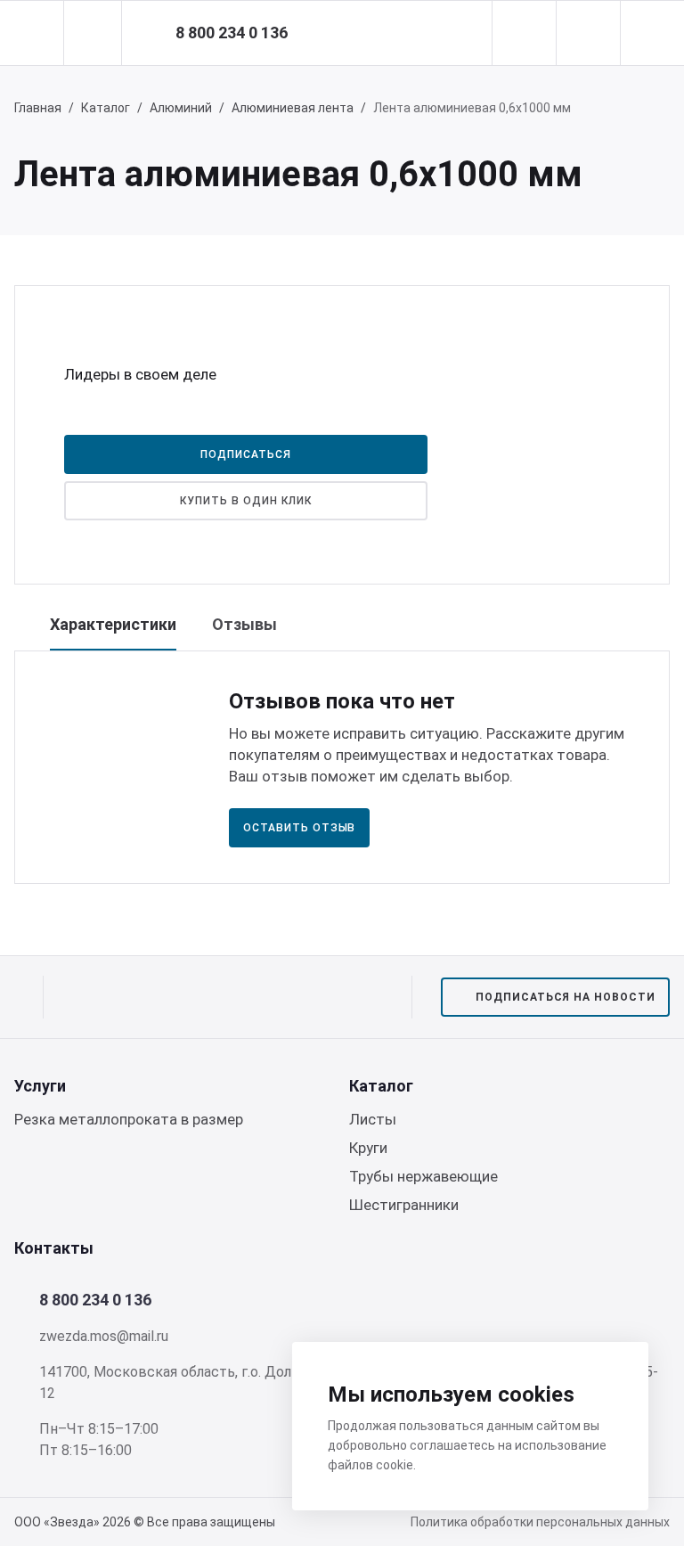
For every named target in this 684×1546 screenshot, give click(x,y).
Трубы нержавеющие (423, 1176)
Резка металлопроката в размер (128, 1119)
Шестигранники (404, 1205)
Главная (37, 108)
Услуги (40, 1085)
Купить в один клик (245, 501)
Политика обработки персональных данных (540, 1522)
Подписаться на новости (566, 997)
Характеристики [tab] (113, 624)
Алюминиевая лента (293, 108)
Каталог (105, 108)
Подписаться (245, 454)
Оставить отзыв (299, 828)
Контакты (54, 1248)
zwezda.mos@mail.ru (103, 1336)
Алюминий (181, 108)
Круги (368, 1148)
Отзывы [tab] (244, 624)
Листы (372, 1119)
